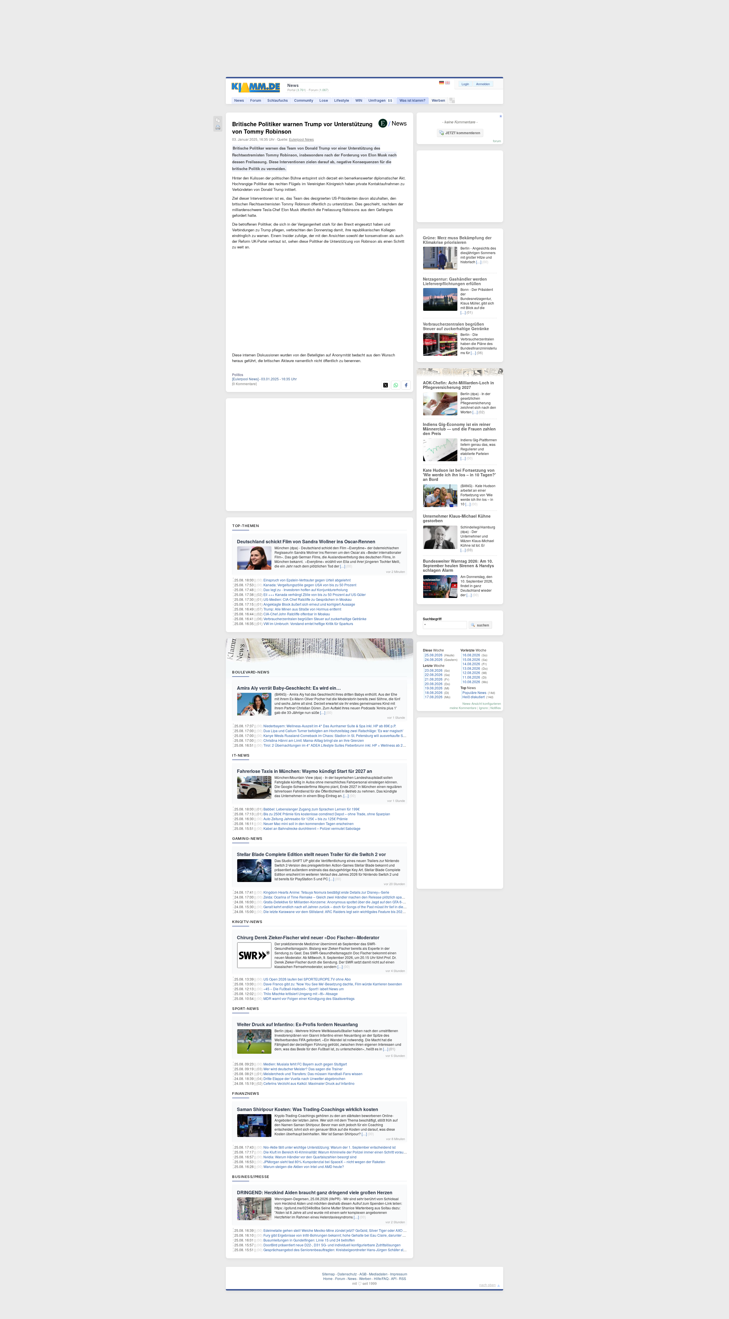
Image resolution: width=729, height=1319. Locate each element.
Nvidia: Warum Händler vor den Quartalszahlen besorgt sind (310, 1156)
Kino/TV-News (247, 921)
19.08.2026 (434, 687)
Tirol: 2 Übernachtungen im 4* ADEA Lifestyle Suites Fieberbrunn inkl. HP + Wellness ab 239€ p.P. (339, 745)
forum (497, 140)
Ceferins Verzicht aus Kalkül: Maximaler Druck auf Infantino (309, 1083)
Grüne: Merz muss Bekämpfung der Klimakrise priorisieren (457, 240)
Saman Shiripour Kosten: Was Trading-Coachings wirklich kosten (307, 1109)
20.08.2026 (434, 683)
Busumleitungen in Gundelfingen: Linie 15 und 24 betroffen (309, 1240)
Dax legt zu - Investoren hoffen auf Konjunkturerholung (305, 589)
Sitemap (328, 1273)
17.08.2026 (434, 696)
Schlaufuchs (277, 100)
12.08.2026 (471, 672)
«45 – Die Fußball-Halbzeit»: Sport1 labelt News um (303, 988)
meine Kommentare (463, 707)
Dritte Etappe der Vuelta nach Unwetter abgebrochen (304, 1078)
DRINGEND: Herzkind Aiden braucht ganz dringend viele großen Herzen (314, 1192)
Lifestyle (341, 100)
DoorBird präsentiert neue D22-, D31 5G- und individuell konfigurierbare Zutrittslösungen (332, 1244)
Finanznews (245, 1093)
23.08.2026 (434, 670)
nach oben (487, 1284)
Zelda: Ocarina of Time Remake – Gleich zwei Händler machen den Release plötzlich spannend (337, 897)
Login (465, 83)
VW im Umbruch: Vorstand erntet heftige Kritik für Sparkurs (308, 623)
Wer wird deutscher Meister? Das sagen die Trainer (303, 1068)
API (393, 1278)
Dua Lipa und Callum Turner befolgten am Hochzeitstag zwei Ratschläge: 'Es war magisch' (333, 730)
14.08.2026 (471, 663)
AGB (362, 1273)
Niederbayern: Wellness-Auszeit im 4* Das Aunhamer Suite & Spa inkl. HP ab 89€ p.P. (329, 725)
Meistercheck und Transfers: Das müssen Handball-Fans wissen (313, 1073)
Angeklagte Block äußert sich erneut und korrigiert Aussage (309, 604)
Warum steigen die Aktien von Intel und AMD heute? (303, 1166)
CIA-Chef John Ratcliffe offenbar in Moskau (296, 613)
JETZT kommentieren (462, 132)
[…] (342, 565)
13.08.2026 (471, 668)
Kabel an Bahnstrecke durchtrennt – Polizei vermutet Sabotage (312, 828)
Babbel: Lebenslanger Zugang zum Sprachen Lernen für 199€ (311, 808)
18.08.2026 (434, 692)
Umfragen (380, 100)
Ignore (483, 707)
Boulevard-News (250, 672)
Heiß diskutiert (473, 696)
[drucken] (217, 127)
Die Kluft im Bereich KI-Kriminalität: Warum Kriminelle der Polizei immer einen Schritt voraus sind (338, 1151)
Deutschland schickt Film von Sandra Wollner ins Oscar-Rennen (306, 541)
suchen (483, 625)
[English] (447, 82)
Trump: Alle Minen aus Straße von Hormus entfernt (302, 609)
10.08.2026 (471, 681)
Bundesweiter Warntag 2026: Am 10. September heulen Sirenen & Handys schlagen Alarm (458, 565)
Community (303, 100)
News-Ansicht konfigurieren (481, 703)
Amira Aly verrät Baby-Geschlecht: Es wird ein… (289, 688)
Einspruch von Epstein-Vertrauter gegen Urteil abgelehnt (307, 579)
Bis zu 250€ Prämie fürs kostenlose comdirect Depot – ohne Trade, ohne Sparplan (326, 813)
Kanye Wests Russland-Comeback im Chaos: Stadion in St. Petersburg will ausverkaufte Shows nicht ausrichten (350, 735)
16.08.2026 (471, 654)
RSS (402, 1278)
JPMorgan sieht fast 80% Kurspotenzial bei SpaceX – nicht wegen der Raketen (324, 1161)
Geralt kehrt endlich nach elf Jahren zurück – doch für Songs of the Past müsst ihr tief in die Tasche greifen (345, 906)
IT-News (241, 755)
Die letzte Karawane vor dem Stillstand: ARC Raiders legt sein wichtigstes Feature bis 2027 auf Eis (339, 911)
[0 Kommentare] (244, 383)
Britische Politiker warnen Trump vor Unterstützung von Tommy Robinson (302, 127)
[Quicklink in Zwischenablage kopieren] (217, 120)
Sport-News (245, 1008)
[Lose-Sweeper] (452, 102)
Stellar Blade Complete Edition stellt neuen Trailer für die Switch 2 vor (311, 854)
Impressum (398, 1273)
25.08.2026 (434, 654)
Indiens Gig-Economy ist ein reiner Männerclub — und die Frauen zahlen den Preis (459, 428)
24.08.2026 (434, 659)
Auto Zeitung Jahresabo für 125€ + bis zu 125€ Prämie (305, 818)
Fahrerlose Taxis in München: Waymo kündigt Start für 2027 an (304, 771)
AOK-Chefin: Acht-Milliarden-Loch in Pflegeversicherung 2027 (458, 385)
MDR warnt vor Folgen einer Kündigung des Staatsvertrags (309, 998)
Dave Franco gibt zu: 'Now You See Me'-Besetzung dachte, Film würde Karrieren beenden (332, 983)
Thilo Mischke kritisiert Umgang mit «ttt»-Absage (300, 993)
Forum (255, 100)
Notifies (495, 707)
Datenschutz (347, 1273)
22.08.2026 (434, 674)
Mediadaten (378, 1273)
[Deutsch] (442, 82)
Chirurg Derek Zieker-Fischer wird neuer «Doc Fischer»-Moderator (308, 937)
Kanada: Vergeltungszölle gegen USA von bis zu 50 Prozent (309, 584)
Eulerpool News (301, 139)
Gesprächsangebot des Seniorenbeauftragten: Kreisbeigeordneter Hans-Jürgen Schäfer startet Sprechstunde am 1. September (361, 1249)
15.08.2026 (471, 659)
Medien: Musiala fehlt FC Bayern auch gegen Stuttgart (305, 1063)
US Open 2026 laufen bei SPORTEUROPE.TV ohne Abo (307, 979)
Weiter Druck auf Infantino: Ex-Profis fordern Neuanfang (297, 1024)
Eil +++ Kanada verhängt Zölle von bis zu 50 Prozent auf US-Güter (314, 594)
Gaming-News (247, 838)
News (239, 100)
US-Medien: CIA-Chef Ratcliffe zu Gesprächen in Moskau (307, 599)
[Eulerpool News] (245, 378)
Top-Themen (245, 525)
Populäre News (474, 692)
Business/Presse (250, 1176)
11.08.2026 (471, 677)
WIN (358, 100)
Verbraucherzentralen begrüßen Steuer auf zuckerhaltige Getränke (314, 618)
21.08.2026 (434, 679)
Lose (324, 100)
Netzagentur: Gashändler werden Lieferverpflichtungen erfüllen (455, 281)
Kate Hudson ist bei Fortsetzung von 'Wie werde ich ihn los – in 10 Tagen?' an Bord (459, 474)
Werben (438, 100)
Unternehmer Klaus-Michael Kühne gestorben (457, 518)
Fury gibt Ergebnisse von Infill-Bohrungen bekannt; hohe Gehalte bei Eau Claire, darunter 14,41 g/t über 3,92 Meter (352, 1235)
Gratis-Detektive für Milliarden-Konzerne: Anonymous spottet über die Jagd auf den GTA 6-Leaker (338, 901)
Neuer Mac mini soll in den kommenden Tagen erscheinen (308, 823)
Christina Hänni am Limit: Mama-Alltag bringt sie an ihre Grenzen (313, 740)
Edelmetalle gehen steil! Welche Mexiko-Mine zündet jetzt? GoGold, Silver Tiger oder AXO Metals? (339, 1230)
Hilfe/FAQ (381, 1278)
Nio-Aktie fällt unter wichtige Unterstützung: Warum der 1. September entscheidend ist (329, 1147)
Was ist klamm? (412, 100)
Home (328, 1278)
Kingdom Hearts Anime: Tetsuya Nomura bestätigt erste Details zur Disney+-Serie (326, 892)
